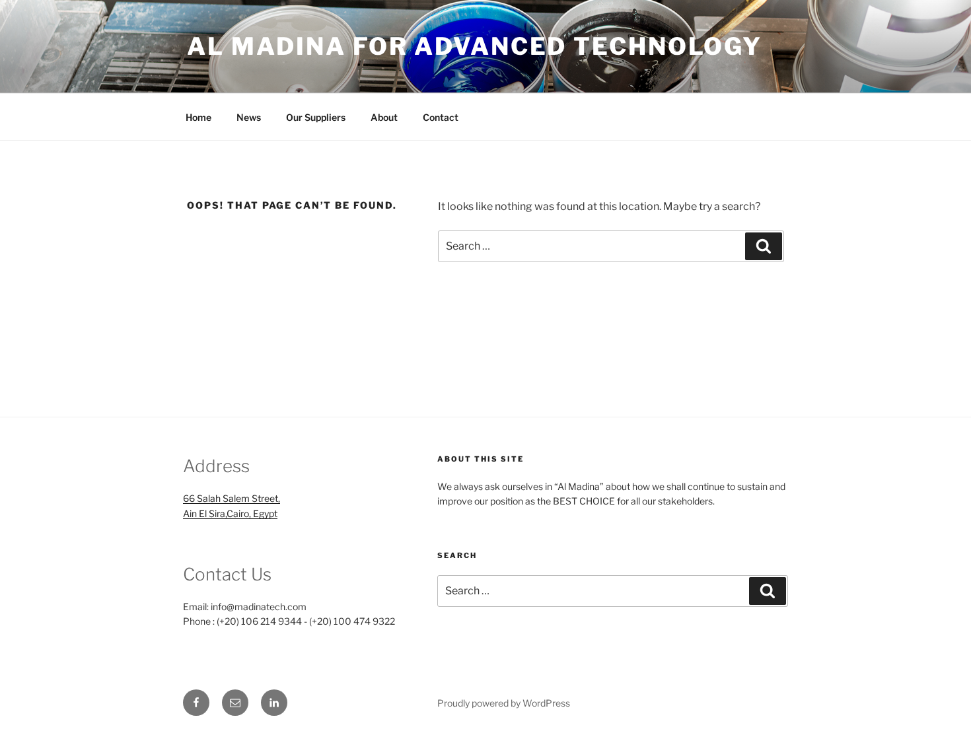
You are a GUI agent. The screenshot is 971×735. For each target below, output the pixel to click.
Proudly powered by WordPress (503, 703)
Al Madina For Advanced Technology (474, 46)
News (248, 117)
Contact (440, 117)
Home (198, 117)
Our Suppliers (315, 117)
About (384, 117)
